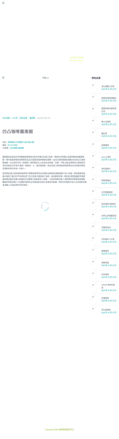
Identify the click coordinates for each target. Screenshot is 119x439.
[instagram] (59, 408)
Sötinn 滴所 (106, 157)
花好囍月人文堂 (107, 239)
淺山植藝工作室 (107, 86)
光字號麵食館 (107, 192)
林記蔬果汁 (106, 169)
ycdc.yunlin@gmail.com (63, 426)
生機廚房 (105, 298)
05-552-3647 (62, 423)
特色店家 (23, 118)
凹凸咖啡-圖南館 (17, 148)
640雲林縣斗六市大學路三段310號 (62, 421)
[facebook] (53, 408)
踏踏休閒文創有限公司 (108, 109)
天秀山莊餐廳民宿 (108, 215)
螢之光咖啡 (106, 122)
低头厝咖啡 (106, 310)
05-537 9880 (12, 145)
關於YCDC (59, 6)
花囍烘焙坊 (106, 227)
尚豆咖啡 (105, 274)
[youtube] (65, 408)
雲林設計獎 (92, 6)
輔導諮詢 (109, 6)
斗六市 (15, 118)
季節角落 (105, 262)
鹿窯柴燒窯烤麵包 (108, 98)
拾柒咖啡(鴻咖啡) (108, 204)
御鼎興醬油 (106, 180)
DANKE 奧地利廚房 (108, 286)
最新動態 (43, 6)
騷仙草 (104, 133)
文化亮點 (6, 118)
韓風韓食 (105, 251)
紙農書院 (105, 145)
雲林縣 (32, 118)
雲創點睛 (75, 6)
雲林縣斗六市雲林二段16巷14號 (21, 142)
